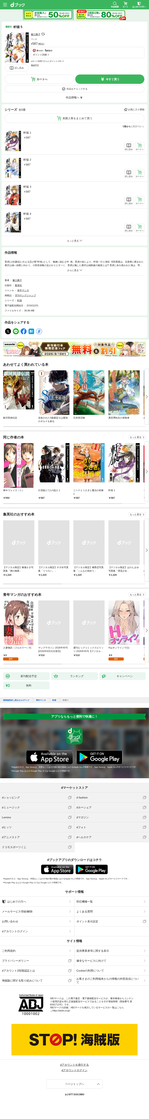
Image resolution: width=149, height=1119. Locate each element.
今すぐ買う (113, 79)
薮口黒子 (35, 34)
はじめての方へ (16, 901)
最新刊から (138, 126)
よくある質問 (84, 911)
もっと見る (135, 437)
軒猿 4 (27, 213)
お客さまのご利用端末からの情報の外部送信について (107, 980)
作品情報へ (72, 97)
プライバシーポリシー (15, 960)
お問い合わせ (10, 921)
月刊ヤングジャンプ (25, 295)
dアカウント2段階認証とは (18, 970)
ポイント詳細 (40, 54)
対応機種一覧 (84, 901)
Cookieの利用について (90, 970)
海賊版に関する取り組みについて (22, 980)
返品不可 (35, 65)
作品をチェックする (77, 89)
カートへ (42, 79)
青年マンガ (23, 290)
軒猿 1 (27, 132)
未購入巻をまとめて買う (77, 118)
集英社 (18, 285)
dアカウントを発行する (74, 1064)
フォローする (43, 34)
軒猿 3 (27, 186)
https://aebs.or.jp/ (61, 1010)
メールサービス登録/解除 (17, 911)
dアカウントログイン (15, 931)
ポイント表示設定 (87, 921)
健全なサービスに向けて (91, 960)
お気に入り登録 (136, 109)
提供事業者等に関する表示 (92, 950)
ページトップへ (74, 1084)
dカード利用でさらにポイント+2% (46, 61)
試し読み (19, 68)
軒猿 (19, 300)
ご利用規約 (9, 950)
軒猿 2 (27, 159)
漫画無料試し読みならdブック (16, 700)
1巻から (127, 126)
